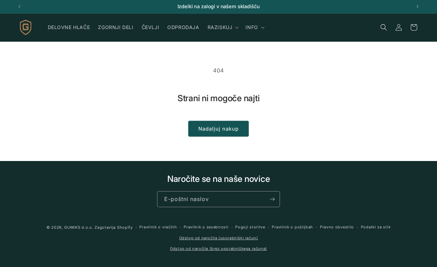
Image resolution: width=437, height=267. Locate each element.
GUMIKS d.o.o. (78, 227)
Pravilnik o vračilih (158, 227)
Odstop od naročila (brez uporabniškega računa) (218, 248)
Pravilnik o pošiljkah (292, 227)
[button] (222, 27)
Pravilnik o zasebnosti (206, 227)
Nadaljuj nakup (218, 128)
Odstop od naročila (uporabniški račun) (218, 238)
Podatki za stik (376, 227)
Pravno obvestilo (337, 227)
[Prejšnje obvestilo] (19, 6)
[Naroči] (272, 199)
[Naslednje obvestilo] (417, 6)
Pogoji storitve (250, 227)
